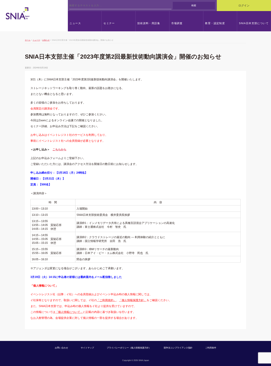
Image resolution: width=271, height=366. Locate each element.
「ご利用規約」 (106, 300)
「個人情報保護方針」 (133, 300)
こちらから (59, 149)
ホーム (27, 40)
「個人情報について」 (69, 311)
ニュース (36, 40)
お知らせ (46, 40)
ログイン (243, 5)
